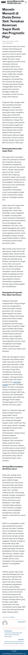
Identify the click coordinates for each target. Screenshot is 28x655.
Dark (3, 2)
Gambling (11, 617)
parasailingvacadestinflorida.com (14, 654)
